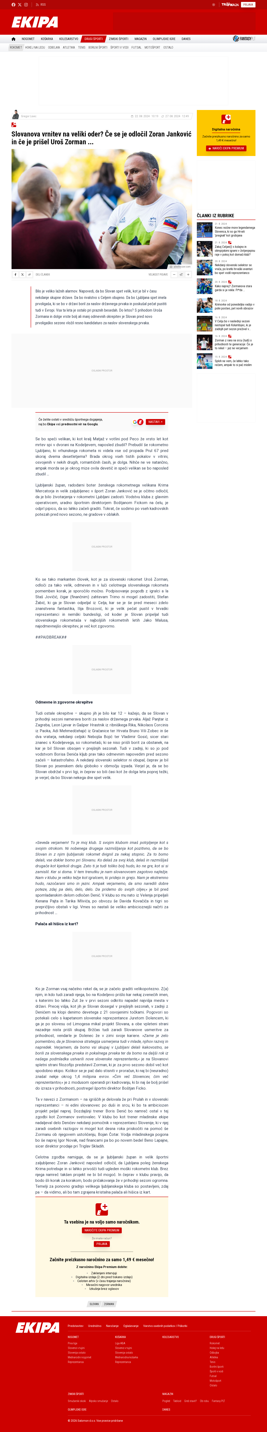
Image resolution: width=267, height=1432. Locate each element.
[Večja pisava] (188, 274)
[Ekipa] (61, 22)
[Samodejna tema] (214, 5)
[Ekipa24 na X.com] (20, 4)
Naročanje (112, 1325)
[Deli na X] (22, 274)
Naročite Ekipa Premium (101, 1230)
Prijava (248, 4)
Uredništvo (94, 1325)
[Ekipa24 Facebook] (13, 4)
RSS (43, 4)
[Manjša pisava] (174, 274)
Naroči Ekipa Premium (228, 148)
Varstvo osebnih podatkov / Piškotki (165, 1325)
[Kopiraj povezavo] (29, 274)
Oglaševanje (131, 1325)
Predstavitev (75, 1325)
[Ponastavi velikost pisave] (181, 274)
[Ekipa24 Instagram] (26, 4)
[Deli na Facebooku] (15, 274)
